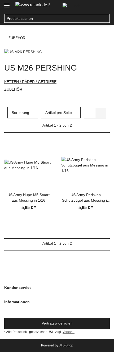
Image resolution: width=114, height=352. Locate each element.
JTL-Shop (66, 345)
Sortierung (20, 112)
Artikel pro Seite (58, 112)
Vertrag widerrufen (57, 323)
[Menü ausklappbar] (7, 3)
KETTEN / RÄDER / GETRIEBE (30, 82)
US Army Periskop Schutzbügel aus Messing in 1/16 (85, 198)
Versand (68, 332)
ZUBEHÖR (13, 89)
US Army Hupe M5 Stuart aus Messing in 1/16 (28, 197)
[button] (94, 6)
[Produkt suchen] (105, 18)
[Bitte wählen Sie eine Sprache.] (73, 6)
